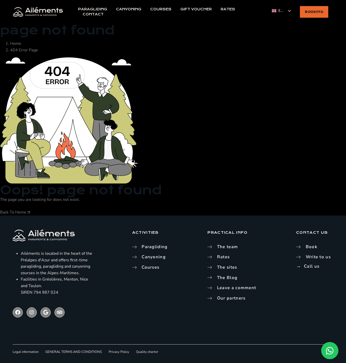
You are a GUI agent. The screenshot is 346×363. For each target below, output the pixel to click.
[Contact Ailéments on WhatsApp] (329, 350)
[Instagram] (32, 312)
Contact (93, 14)
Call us (311, 266)
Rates (228, 9)
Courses (160, 9)
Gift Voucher (196, 9)
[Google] (46, 312)
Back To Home (13, 212)
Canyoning (128, 9)
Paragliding (92, 9)
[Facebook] (18, 312)
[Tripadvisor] (59, 312)
